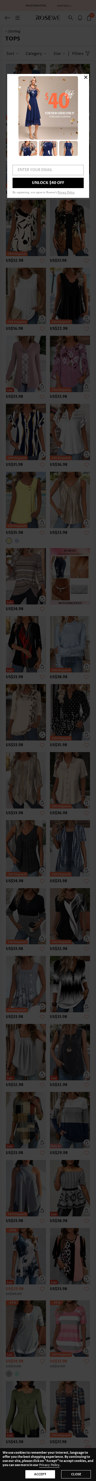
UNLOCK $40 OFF (48, 182)
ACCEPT (40, 1474)
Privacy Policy (49, 1465)
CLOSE (76, 1474)
